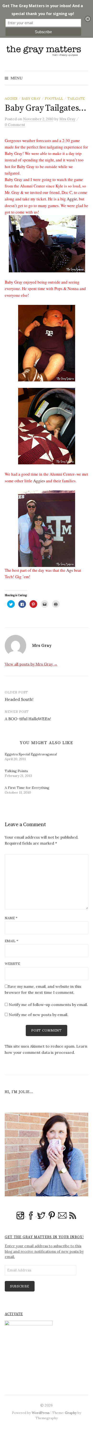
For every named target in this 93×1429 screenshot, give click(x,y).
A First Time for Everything (27, 788)
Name (11, 918)
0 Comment (15, 124)
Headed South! (19, 699)
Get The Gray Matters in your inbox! (44, 1237)
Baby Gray (31, 98)
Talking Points (16, 771)
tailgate (76, 98)
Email (11, 941)
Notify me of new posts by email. (38, 1014)
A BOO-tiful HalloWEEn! (28, 718)
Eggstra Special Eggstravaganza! (31, 754)
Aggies (11, 98)
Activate (14, 1314)
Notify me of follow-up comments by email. (48, 1004)
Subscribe (19, 1286)
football (54, 98)
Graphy (71, 1413)
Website (12, 964)
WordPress (41, 1413)
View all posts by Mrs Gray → (31, 664)
